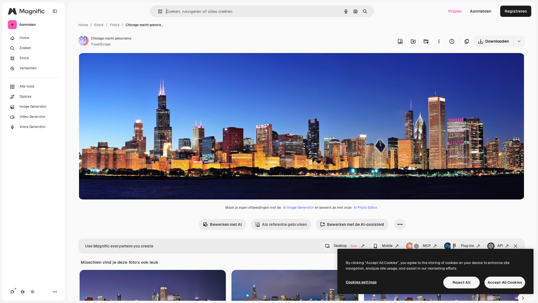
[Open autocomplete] (158, 11)
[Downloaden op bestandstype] (519, 41)
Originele (115, 63)
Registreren (516, 11)
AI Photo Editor (365, 207)
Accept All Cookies (505, 282)
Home (83, 25)
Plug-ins (467, 246)
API (500, 246)
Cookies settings (361, 282)
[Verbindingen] (12, 291)
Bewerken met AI (226, 224)
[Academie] (22, 291)
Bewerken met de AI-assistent (355, 224)
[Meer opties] (438, 41)
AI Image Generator (298, 207)
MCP (427, 246)
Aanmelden (480, 11)
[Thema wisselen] (32, 291)
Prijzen (455, 11)
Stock (99, 25)
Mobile (387, 246)
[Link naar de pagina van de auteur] (83, 41)
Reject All (461, 282)
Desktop (345, 246)
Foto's (114, 25)
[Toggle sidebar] (54, 11)
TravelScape (100, 44)
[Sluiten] (515, 246)
